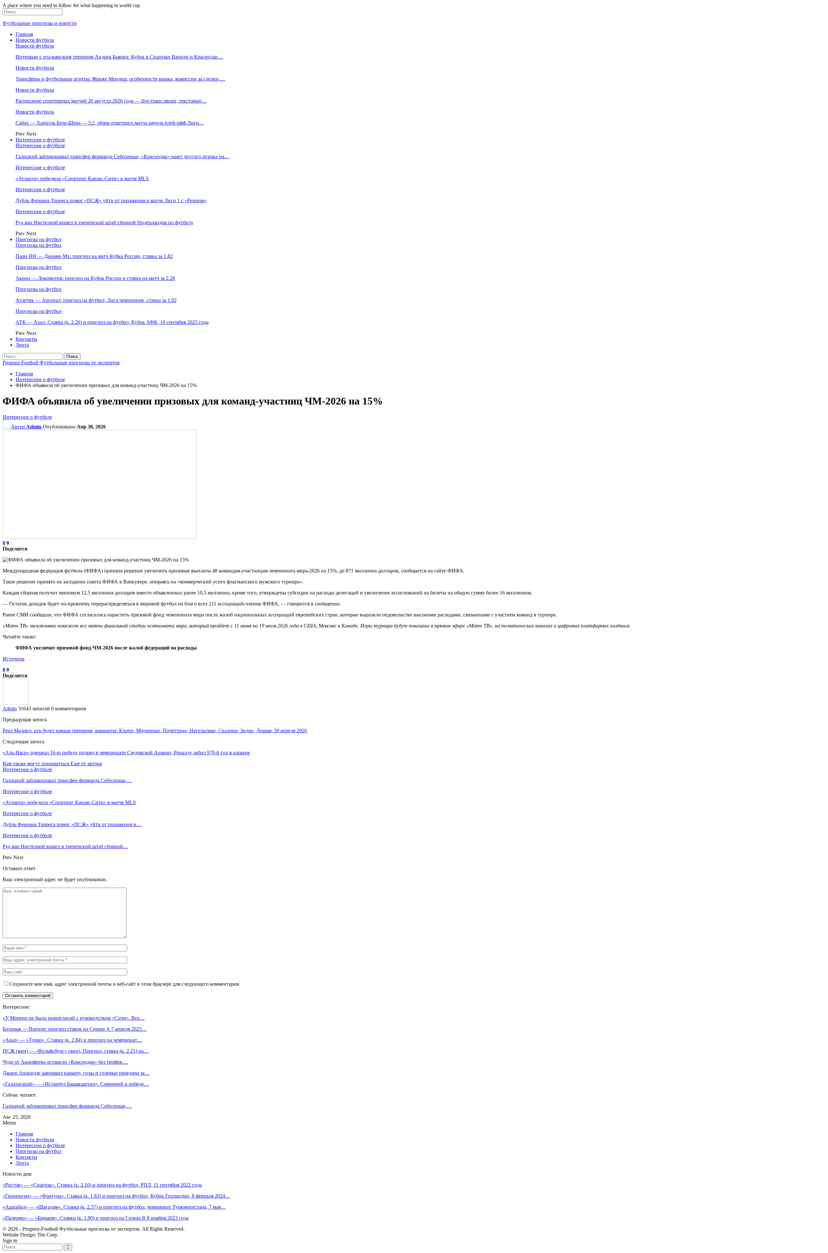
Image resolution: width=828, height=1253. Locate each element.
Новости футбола (35, 40)
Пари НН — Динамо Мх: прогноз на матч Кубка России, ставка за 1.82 (94, 256)
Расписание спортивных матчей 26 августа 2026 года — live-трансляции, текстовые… (111, 101)
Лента (22, 345)
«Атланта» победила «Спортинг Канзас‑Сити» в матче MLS (82, 178)
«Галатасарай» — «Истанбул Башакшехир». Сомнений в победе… (76, 1084)
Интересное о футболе (40, 139)
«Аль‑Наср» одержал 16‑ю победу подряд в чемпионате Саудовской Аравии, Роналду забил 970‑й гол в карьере (126, 752)
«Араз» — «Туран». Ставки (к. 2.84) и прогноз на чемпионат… (72, 1040)
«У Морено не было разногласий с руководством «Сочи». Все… (74, 1018)
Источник (14, 658)
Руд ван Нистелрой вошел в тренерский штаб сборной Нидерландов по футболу (104, 222)
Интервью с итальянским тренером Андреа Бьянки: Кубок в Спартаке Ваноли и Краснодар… (119, 57)
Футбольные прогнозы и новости (40, 23)
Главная (24, 34)
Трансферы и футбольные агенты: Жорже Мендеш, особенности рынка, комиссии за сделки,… (120, 79)
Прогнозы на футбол (38, 239)
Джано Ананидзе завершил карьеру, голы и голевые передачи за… (76, 1073)
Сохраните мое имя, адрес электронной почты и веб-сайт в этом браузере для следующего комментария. (124, 984)
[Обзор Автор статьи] (15, 702)
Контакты (26, 339)
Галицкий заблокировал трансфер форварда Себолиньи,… (67, 1106)
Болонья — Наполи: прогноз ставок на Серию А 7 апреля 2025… (75, 1029)
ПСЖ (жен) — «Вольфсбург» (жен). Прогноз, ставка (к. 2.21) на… (76, 1051)
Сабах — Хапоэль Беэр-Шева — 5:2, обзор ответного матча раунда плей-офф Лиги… (110, 123)
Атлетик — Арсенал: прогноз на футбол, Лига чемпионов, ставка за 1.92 (96, 300)
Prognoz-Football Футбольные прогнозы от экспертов (61, 362)
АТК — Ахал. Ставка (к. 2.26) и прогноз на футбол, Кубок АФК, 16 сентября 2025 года (112, 322)
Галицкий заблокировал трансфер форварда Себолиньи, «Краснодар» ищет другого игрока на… (122, 156)
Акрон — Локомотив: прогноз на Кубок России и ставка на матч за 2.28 (95, 278)
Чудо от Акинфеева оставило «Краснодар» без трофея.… (65, 1062)
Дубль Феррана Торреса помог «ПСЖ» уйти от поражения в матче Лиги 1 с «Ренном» (111, 200)
